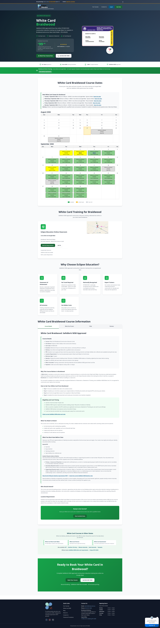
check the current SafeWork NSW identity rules (81, 475)
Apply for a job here (70, 1)
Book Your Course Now (46, 56)
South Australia (92, 547)
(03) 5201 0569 (52, 1)
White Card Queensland (104, 542)
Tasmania (100, 547)
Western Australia (83, 547)
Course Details (48, 326)
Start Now (118, 7)
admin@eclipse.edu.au (90, 606)
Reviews (112, 326)
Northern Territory (72, 547)
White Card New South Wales (54, 542)
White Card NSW (67, 608)
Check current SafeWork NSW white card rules (53, 414)
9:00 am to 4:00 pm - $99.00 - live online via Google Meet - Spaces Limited (73, 98)
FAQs (90, 326)
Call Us (59, 245)
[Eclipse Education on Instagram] (49, 620)
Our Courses (95, 7)
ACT (66, 547)
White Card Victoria (77, 542)
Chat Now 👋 (152, 625)
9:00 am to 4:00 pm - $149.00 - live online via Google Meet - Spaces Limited (73, 96)
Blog (64, 610)
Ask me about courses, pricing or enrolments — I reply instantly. (152, 620)
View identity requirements (45, 71)
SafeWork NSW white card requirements (78, 550)
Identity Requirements (48, 245)
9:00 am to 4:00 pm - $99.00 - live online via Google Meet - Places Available (73, 101)
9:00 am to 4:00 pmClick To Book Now (66, 182)
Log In (111, 7)
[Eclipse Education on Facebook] (46, 620)
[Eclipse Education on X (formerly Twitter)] (53, 620)
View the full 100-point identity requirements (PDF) (55, 475)
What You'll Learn (69, 326)
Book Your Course (73, 580)
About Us (65, 612)
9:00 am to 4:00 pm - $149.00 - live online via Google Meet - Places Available (72, 103)
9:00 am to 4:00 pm (66, 153)
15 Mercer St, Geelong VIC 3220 (88, 618)
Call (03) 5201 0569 (64, 56)
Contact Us (104, 7)
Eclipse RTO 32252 (94, 550)
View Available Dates (80, 516)
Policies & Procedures (68, 617)
